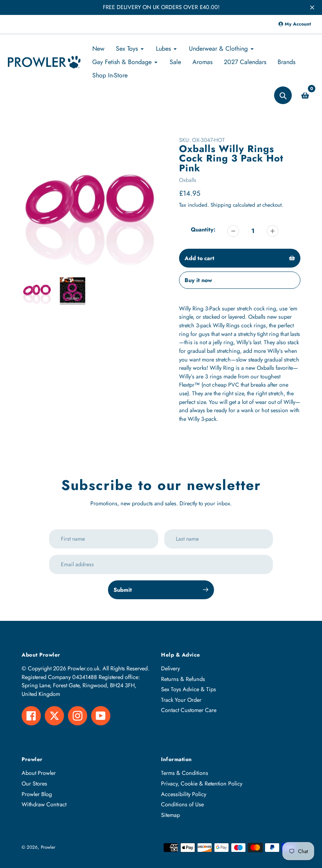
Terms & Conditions (184, 773)
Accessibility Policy (183, 794)
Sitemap (170, 815)
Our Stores (34, 783)
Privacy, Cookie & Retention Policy (201, 783)
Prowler (48, 847)
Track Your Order (181, 700)
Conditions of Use (182, 804)
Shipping (220, 205)
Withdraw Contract (44, 804)
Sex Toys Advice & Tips (188, 689)
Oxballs (187, 180)
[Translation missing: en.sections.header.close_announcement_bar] (312, 7)
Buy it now (198, 280)
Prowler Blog (37, 794)
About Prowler (39, 773)
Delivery (170, 668)
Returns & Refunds (183, 679)
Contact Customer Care (188, 710)
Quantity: (203, 229)
